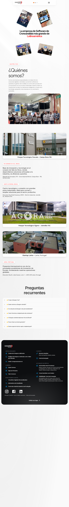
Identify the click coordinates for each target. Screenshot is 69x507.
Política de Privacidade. (30, 395)
